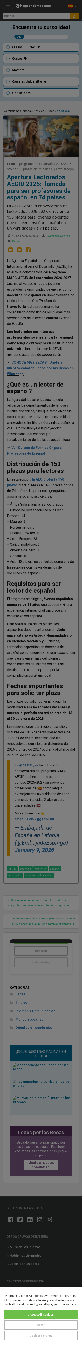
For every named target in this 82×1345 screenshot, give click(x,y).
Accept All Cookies (40, 1314)
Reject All (41, 1325)
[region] (41, 1316)
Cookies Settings (41, 1336)
